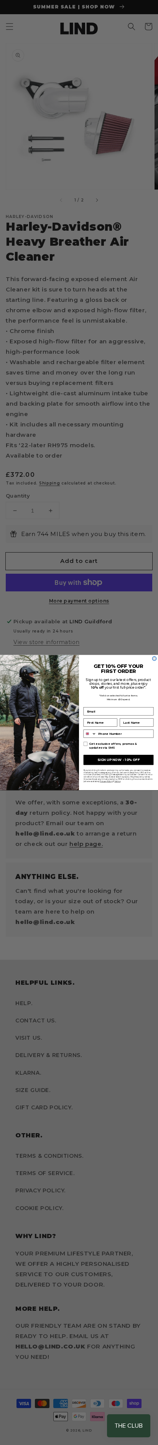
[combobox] (90, 733)
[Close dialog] (154, 658)
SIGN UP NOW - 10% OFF (118, 760)
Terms (117, 781)
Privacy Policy (106, 781)
